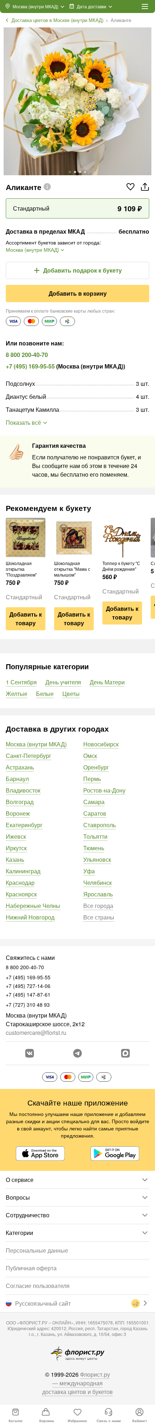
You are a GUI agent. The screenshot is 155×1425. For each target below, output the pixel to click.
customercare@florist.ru (36, 1032)
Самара (94, 802)
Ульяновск (97, 859)
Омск (90, 755)
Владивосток (23, 790)
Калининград (23, 871)
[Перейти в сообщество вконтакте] (29, 1053)
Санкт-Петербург (28, 755)
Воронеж (18, 813)
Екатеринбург (24, 825)
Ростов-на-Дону (104, 790)
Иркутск (16, 848)
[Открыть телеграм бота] (77, 1053)
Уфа (89, 871)
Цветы (71, 693)
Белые (45, 693)
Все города (98, 905)
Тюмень (93, 848)
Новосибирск (101, 744)
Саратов (94, 813)
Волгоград (20, 802)
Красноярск (21, 894)
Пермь (92, 779)
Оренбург (96, 767)
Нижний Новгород (30, 917)
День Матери (107, 682)
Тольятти (95, 836)
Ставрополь (99, 825)
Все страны (98, 917)
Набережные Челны (33, 905)
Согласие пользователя (38, 1285)
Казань (15, 859)
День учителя (63, 682)
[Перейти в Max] (125, 1053)
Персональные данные (37, 1250)
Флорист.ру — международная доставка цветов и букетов (77, 1383)
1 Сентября (21, 682)
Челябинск (97, 882)
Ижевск (16, 836)
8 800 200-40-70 (27, 354)
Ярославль (98, 894)
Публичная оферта (31, 1268)
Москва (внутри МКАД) (36, 744)
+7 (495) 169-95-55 (30, 366)
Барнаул (17, 779)
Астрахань (20, 767)
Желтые (16, 693)
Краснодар (20, 882)
